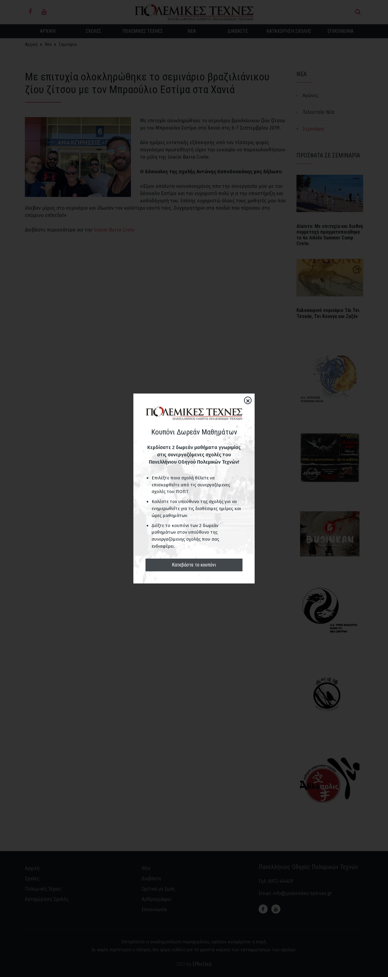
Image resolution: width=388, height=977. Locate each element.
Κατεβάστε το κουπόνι (194, 565)
